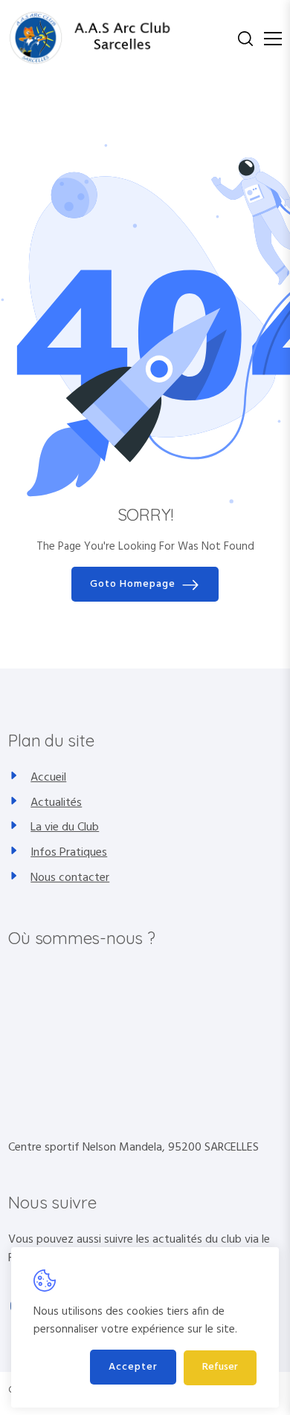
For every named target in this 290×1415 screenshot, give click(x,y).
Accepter (133, 1367)
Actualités (56, 803)
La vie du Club (64, 827)
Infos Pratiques (68, 852)
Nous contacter (69, 878)
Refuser (220, 1367)
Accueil (48, 777)
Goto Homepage (132, 584)
